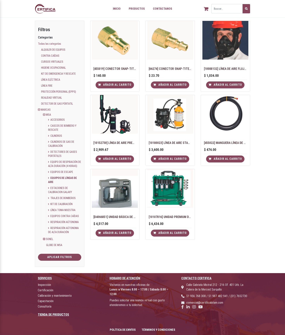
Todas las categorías (49, 43)
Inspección (44, 285)
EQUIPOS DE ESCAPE (61, 171)
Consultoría (44, 306)
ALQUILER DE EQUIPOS (53, 49)
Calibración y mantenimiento (55, 295)
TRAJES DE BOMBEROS (63, 198)
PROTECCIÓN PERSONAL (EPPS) (58, 91)
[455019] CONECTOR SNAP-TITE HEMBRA (114, 69)
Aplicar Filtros (59, 257)
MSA (48, 114)
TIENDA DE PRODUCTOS (53, 314)
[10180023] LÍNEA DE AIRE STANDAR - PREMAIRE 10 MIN (170, 143)
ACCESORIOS (57, 119)
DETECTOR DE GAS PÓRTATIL (57, 103)
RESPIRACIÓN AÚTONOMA (64, 222)
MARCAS (46, 109)
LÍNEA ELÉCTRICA (50, 79)
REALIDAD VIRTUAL (51, 97)
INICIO (117, 8)
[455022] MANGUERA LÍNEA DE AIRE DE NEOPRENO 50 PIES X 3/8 (225, 143)
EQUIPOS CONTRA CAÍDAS (64, 216)
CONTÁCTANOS (162, 8)
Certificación (45, 290)
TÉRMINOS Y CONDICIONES (158, 330)
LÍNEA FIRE (47, 85)
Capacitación (46, 301)
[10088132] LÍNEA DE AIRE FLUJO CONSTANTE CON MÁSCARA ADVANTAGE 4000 (225, 69)
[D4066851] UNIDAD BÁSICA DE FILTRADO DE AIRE (114, 217)
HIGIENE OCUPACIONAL (53, 67)
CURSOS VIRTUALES (52, 61)
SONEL (49, 239)
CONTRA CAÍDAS (50, 55)
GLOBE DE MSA (54, 245)
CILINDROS (56, 135)
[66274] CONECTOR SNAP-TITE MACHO (170, 69)
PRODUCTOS (137, 8)
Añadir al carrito (116, 84)
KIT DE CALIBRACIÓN (61, 204)
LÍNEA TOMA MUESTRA (62, 210)
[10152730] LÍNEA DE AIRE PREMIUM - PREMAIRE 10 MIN (114, 143)
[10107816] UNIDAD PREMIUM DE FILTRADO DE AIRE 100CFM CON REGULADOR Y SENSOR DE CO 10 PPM (170, 217)
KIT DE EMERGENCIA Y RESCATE (58, 73)
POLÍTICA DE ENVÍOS (123, 330)
